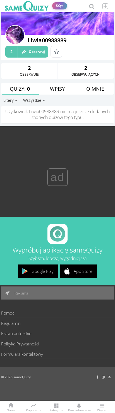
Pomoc (7, 313)
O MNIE (95, 88)
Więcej (101, 410)
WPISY (57, 88)
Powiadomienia (79, 410)
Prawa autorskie (16, 333)
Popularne (33, 409)
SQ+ (59, 5)
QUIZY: (20, 88)
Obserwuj (27, 51)
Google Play (43, 271)
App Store (83, 271)
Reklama (21, 293)
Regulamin (11, 323)
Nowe (11, 410)
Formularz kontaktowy (22, 354)
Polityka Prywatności (20, 344)
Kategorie (56, 410)
